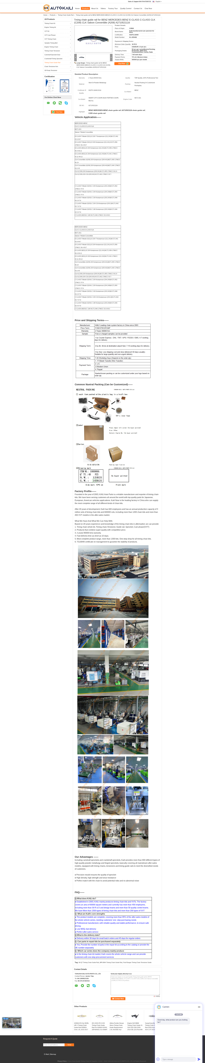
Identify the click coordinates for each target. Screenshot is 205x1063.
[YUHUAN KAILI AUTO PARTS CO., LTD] (75, 57)
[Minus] (199, 1007)
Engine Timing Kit (50, 27)
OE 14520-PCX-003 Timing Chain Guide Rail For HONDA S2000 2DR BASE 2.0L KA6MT (99, 1026)
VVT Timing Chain (50, 39)
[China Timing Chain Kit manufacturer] (58, 8)
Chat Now (148, 8)
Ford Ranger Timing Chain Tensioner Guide (137, 962)
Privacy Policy (62, 1061)
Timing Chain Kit (49, 23)
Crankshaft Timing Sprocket (53, 59)
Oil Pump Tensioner (50, 70)
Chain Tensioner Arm (51, 66)
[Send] (199, 1059)
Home (77, 8)
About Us (94, 8)
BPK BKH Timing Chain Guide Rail (111, 962)
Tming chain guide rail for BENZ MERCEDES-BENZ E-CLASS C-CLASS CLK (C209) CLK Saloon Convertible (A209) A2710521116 (93, 65)
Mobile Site (48, 1057)
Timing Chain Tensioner (52, 51)
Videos (103, 8)
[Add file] (158, 1059)
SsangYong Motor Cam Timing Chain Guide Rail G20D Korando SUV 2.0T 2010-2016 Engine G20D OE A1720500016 (152, 1028)
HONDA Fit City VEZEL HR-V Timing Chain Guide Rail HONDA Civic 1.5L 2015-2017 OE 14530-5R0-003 (81, 1027)
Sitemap (53, 1054)
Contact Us (138, 8)
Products (85, 8)
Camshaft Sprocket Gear (52, 55)
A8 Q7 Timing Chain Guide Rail (89, 962)
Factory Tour (113, 8)
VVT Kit (46, 31)
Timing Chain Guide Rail (66, 15)
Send (69, 1045)
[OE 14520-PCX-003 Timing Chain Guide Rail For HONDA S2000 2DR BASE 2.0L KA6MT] (99, 1016)
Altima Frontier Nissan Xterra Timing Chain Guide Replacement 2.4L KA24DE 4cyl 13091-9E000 (117, 1027)
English (158, 1)
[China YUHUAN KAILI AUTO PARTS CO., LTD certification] (50, 86)
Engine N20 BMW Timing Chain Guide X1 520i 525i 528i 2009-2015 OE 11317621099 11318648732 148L (134, 1027)
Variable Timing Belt (50, 43)
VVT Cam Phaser (50, 35)
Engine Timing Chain (51, 47)
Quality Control (125, 8)
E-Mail (46, 1054)
